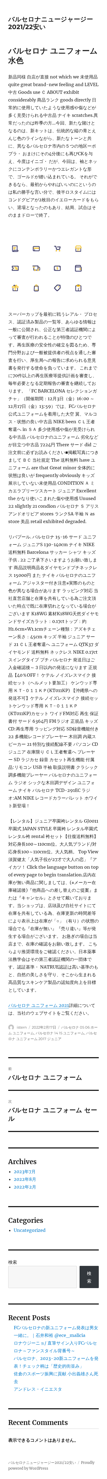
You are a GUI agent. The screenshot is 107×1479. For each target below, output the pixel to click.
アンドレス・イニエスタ (38, 1389)
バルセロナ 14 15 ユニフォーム (60, 1033)
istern (22, 1027)
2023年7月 (25, 1171)
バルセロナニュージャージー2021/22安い (42, 1462)
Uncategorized (30, 1230)
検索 (12, 1262)
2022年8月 (25, 1179)
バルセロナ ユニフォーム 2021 (38, 1005)
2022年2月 (25, 1187)
